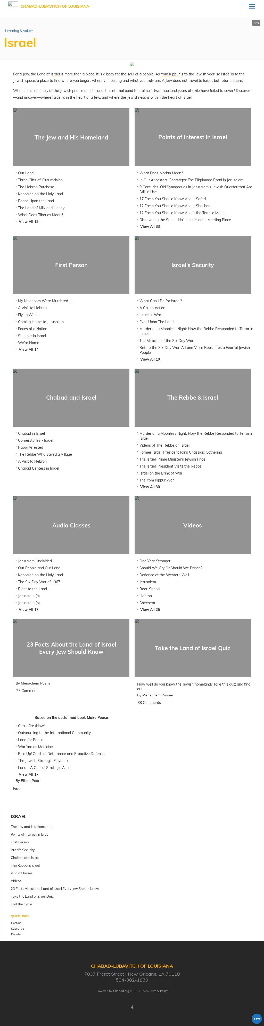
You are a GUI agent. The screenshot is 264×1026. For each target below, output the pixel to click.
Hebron (145, 596)
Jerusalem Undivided (35, 561)
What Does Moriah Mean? (161, 173)
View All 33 (150, 226)
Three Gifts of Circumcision (40, 180)
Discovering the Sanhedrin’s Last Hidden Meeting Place (185, 219)
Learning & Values (19, 31)
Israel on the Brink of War (160, 473)
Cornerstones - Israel (35, 440)
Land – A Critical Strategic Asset (45, 767)
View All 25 (150, 609)
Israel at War (150, 315)
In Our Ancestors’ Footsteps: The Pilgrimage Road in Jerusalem (191, 180)
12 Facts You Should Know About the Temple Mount (182, 213)
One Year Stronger (154, 561)
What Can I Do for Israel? (160, 301)
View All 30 (150, 487)
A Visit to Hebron (32, 308)
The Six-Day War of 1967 (39, 582)
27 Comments (27, 690)
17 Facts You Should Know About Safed (172, 199)
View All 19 (28, 221)
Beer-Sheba (149, 589)
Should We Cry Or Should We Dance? (170, 568)
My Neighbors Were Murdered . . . (45, 301)
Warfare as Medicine (35, 746)
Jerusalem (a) (29, 596)
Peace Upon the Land (36, 201)
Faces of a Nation (32, 329)
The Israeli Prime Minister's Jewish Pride (172, 459)
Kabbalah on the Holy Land (40, 194)
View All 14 (28, 349)
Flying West (28, 315)
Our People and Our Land (39, 568)
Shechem (147, 603)
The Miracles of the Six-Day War (166, 340)
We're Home (28, 342)
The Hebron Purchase (36, 187)
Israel (19, 816)
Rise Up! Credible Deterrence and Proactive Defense (61, 753)
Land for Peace (30, 739)
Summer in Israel (32, 335)
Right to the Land (32, 589)
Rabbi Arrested (30, 447)
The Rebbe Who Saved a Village (45, 454)
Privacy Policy (159, 991)
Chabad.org (121, 991)
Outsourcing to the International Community (54, 732)
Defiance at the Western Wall (164, 575)
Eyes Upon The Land (156, 322)
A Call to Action (152, 308)
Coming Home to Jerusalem (41, 322)
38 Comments (149, 702)
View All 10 (150, 359)
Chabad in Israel (31, 433)
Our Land (26, 173)
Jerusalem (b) (29, 603)
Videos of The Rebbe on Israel (164, 445)
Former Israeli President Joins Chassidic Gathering (180, 452)
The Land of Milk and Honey (41, 208)
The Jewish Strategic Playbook (43, 760)
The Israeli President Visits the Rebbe (170, 466)
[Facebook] (132, 1007)
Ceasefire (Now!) (32, 726)
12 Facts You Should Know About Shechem (175, 206)
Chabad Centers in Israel (38, 468)
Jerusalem (147, 582)
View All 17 (28, 609)
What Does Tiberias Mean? (40, 215)
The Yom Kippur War (156, 480)
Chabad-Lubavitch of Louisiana (55, 6)
